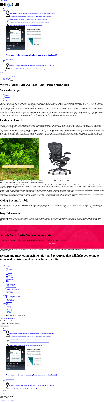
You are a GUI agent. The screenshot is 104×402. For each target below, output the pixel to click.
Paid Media (9, 299)
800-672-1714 (11, 318)
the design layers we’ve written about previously (32, 184)
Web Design (6, 79)
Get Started (2, 72)
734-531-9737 (3, 318)
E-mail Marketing (10, 300)
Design (4, 288)
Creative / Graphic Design (12, 289)
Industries (5, 303)
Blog (7, 268)
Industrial (8, 306)
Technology (9, 304)
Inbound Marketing (10, 285)
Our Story (8, 266)
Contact (8, 270)
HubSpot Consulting (11, 287)
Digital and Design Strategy (9, 76)
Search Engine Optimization (13, 296)
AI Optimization (10, 298)
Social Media (9, 302)
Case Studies (9, 269)
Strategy (5, 282)
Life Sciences (9, 307)
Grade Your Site (52, 243)
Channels (5, 295)
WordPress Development (12, 293)
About (4, 265)
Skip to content (3, 0)
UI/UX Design (9, 292)
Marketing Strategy (10, 284)
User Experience (7, 78)
